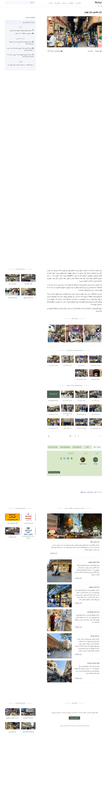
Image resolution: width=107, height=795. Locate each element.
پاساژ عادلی (63, 308)
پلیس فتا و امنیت (28, 523)
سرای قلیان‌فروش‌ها (53, 400)
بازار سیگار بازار (95, 400)
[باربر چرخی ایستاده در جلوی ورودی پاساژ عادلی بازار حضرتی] (74, 333)
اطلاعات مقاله (96, 447)
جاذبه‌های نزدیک (77, 447)
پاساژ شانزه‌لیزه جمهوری (12, 718)
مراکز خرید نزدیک (52, 447)
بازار (16, 33)
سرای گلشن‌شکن (97, 308)
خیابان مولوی (72, 273)
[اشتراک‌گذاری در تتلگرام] (64, 458)
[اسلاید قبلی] (49, 336)
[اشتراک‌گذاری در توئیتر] (72, 458)
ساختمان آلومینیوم (28, 718)
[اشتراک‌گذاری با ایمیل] (68, 458)
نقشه (87, 447)
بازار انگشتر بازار (95, 414)
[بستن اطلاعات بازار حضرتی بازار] (7, 22)
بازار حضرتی (90, 492)
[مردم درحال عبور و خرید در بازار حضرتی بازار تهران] (92, 333)
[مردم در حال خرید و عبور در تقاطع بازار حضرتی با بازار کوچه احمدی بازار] (56, 333)
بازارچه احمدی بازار (95, 365)
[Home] (98, 2)
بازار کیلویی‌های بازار (95, 428)
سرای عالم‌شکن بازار (81, 379)
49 (70, 436)
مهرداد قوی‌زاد (82, 464)
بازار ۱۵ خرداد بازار (67, 400)
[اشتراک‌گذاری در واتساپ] (61, 458)
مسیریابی (29, 33)
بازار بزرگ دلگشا (67, 428)
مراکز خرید (90, 51)
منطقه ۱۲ (23, 33)
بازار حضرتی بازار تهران (93, 12)
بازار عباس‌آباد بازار (53, 428)
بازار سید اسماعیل (97, 273)
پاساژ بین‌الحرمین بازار (67, 414)
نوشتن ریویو (74, 718)
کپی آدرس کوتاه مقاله (54, 472)
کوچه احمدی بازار (53, 365)
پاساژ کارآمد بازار (67, 365)
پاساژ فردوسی (12, 732)
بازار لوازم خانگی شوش (28, 732)
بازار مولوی (63, 273)
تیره (99, 6)
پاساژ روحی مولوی (28, 298)
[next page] (48, 436)
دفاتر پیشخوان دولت (12, 523)
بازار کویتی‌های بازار (81, 414)
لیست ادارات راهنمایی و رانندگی (28, 537)
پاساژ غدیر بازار (81, 400)
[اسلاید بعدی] (99, 336)
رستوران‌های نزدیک (65, 447)
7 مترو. (19, 42)
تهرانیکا (97, 51)
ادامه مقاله (54, 553)
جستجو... (32, 2)
